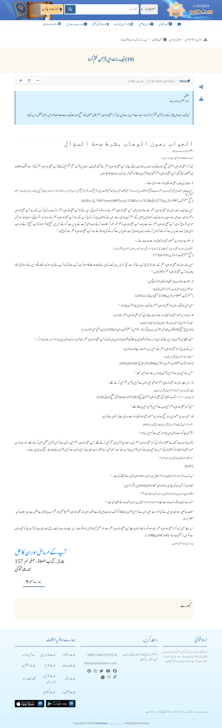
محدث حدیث (68, 666)
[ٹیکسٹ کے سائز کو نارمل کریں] (29, 80)
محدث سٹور (70, 679)
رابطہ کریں (189, 712)
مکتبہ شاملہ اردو (29, 679)
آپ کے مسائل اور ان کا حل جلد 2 (134, 40)
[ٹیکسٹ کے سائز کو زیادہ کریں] (20, 80)
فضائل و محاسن (175, 40)
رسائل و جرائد (28, 655)
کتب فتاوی (164, 24)
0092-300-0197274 (102, 655)
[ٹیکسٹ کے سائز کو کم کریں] (38, 80)
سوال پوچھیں (144, 24)
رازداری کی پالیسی (163, 712)
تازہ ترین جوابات (122, 24)
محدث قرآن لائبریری (49, 679)
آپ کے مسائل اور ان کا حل (40, 553)
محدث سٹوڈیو (69, 655)
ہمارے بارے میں (75, 24)
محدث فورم (50, 666)
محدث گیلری (49, 692)
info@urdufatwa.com (100, 663)
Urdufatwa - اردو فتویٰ (109, 723)
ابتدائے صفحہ (35, 582)
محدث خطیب (69, 692)
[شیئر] (201, 88)
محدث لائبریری (48, 655)
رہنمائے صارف (50, 24)
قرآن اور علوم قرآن (193, 40)
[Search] (70, 9)
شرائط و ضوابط (177, 712)
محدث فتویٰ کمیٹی (99, 24)
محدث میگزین (28, 666)
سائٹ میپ (150, 712)
